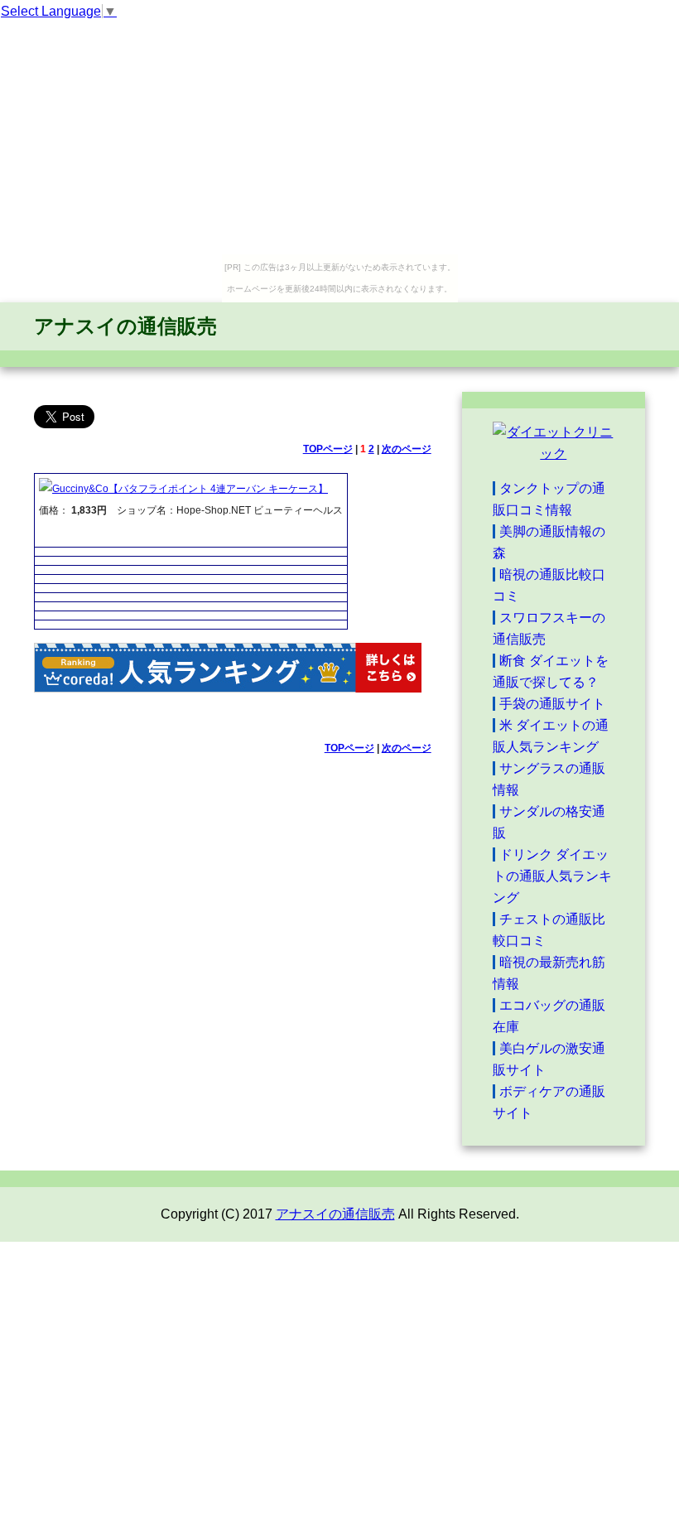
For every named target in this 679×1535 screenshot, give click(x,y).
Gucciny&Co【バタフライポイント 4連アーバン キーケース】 (190, 489)
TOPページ (328, 449)
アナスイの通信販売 (125, 326)
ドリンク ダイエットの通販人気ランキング (552, 876)
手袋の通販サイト (552, 704)
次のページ (406, 449)
